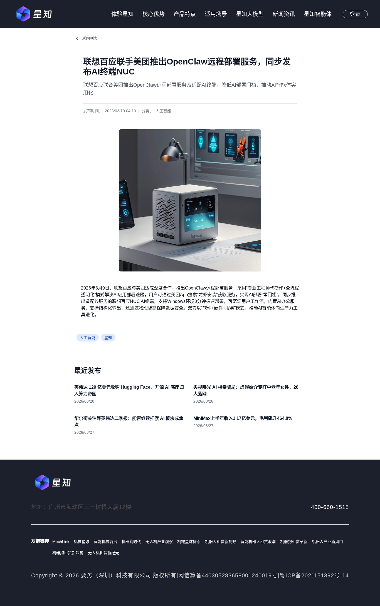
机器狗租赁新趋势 (67, 552)
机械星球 (81, 541)
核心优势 (153, 14)
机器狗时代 (131, 541)
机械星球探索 (189, 541)
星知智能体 (318, 14)
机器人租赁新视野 (220, 541)
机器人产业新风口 (327, 541)
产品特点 (185, 14)
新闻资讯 (284, 14)
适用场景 (216, 14)
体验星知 (122, 14)
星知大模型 (250, 14)
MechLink (60, 541)
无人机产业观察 (159, 541)
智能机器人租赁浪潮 (258, 541)
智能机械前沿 (105, 541)
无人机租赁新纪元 (103, 552)
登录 (355, 14)
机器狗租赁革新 (293, 541)
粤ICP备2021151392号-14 (314, 575)
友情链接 (40, 541)
